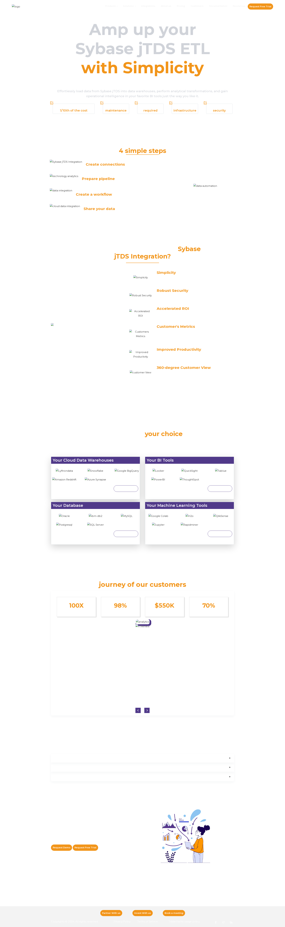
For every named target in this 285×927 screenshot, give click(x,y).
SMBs (160, 892)
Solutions (128, 6)
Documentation (218, 6)
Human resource (166, 897)
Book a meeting (174, 913)
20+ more (125, 534)
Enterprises (163, 887)
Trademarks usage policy (184, 921)
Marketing (162, 902)
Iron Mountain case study (99, 892)
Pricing (181, 6)
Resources (239, 6)
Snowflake (57, 887)
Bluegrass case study (97, 902)
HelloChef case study (97, 897)
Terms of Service (147, 921)
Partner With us (111, 913)
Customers (197, 6)
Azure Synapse (59, 897)
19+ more (126, 488)
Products (110, 6)
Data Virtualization (131, 902)
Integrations (148, 6)
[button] (147, 710)
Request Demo (61, 847)
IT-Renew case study (97, 887)
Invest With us (142, 913)
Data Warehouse (131, 897)
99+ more (219, 488)
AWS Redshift (58, 892)
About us (166, 6)
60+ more (219, 534)
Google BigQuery (60, 902)
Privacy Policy (122, 921)
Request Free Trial (260, 6)
